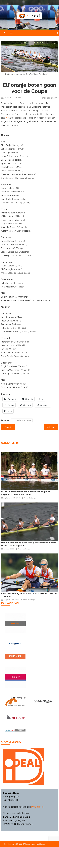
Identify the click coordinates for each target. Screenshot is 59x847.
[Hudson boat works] (15, 717)
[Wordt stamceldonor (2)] (15, 677)
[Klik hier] (15, 623)
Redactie (21, 97)
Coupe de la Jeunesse (22, 420)
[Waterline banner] (15, 730)
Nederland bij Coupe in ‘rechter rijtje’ (52, 427)
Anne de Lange (30, 498)
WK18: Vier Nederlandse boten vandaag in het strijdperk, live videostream (26, 493)
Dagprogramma (49, 98)
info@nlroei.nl (37, 807)
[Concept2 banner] (15, 644)
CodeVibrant (50, 844)
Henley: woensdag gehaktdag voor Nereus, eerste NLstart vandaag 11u (28, 544)
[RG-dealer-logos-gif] (15, 656)
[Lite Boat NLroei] (44, 701)
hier (7, 118)
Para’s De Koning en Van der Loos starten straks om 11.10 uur (29, 595)
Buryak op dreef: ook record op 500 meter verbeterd (10, 427)
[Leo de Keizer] (29, 572)
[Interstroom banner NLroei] (15, 701)
